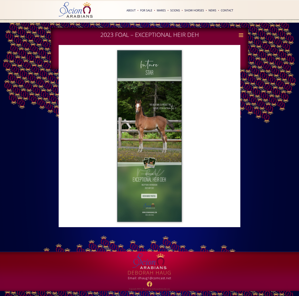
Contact (227, 10)
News (214, 10)
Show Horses (195, 10)
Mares (163, 10)
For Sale (147, 10)
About (132, 10)
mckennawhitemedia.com (161, 289)
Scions (176, 10)
